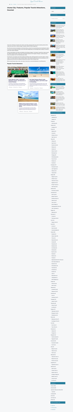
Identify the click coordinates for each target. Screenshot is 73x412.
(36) (57, 389)
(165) (53, 387)
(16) (55, 265)
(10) (54, 117)
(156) (53, 232)
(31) (53, 354)
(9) (54, 249)
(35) (53, 224)
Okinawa (14, 4)
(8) (54, 172)
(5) (53, 133)
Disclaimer (53, 409)
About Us (53, 405)
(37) (53, 192)
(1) (54, 119)
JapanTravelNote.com (36, 1)
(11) (53, 115)
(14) (53, 125)
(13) (54, 176)
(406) (53, 385)
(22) (54, 228)
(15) (54, 194)
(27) (53, 164)
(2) (57, 259)
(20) (53, 188)
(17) (55, 319)
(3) (53, 121)
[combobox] (57, 18)
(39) (53, 174)
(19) (54, 186)
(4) (55, 166)
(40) (53, 139)
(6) (53, 162)
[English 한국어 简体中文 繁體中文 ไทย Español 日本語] (58, 11)
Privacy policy (54, 407)
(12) (54, 170)
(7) (53, 214)
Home (11, 4)
